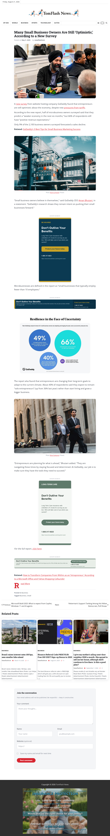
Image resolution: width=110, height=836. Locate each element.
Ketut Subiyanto (54, 455)
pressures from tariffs (74, 107)
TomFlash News (62, 784)
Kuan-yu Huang (54, 192)
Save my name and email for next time (35, 753)
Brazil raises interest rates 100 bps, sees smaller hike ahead (17, 655)
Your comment (23, 703)
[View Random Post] (98, 23)
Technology (46, 23)
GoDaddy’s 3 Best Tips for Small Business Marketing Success (51, 129)
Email (59, 729)
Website (24, 741)
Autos (56, 23)
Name (19, 729)
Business (24, 23)
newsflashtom (39, 40)
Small (29, 596)
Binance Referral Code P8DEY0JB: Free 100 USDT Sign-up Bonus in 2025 (55, 655)
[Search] (106, 23)
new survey (21, 104)
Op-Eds (6, 23)
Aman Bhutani (85, 200)
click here (36, 548)
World (15, 23)
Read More (25, 583)
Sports (34, 23)
